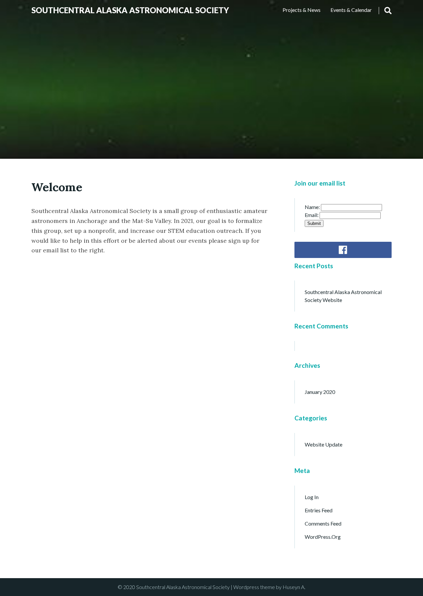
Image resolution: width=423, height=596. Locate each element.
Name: (313, 207)
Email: (312, 215)
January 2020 (320, 392)
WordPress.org (323, 536)
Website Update (323, 444)
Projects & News (302, 10)
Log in (312, 497)
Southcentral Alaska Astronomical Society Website (343, 296)
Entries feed (318, 510)
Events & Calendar (351, 10)
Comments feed (323, 523)
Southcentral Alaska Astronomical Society (130, 10)
